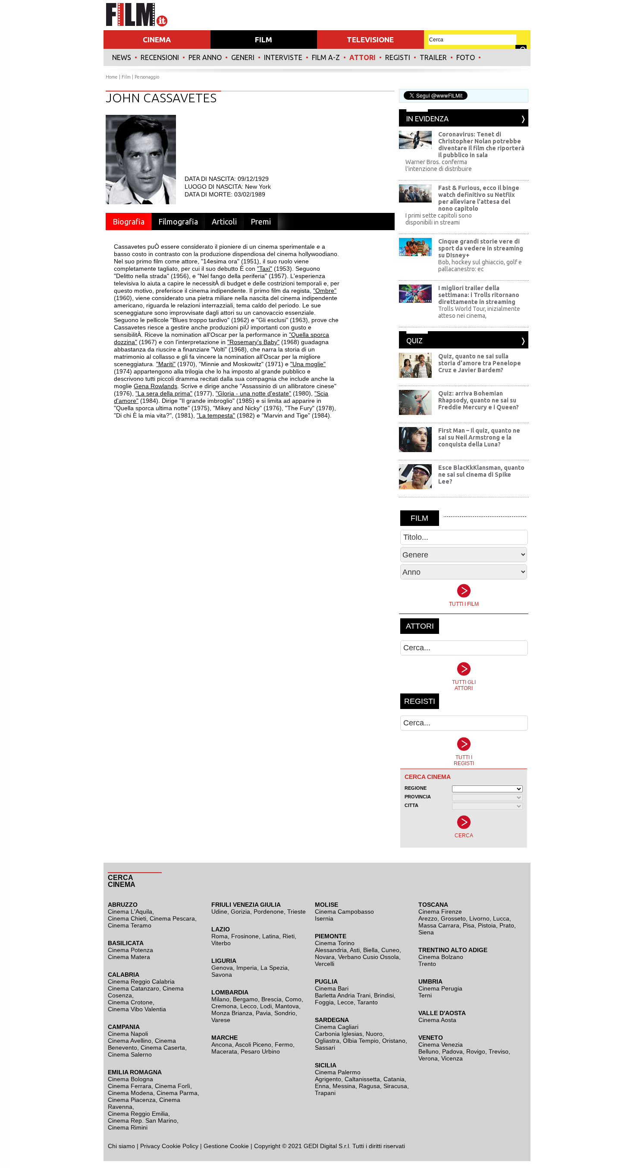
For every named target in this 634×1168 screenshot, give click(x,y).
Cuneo (390, 949)
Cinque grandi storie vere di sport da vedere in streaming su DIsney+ (480, 248)
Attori (362, 57)
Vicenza (452, 1058)
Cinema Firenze (440, 911)
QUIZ (414, 340)
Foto (465, 57)
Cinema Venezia (440, 1044)
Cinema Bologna (130, 1079)
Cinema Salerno (130, 1054)
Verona (428, 1058)
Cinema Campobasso (344, 911)
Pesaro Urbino (260, 1051)
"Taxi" (264, 268)
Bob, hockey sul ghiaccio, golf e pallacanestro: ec (480, 265)
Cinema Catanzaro (133, 988)
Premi (261, 221)
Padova (452, 1051)
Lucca (501, 918)
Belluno (428, 1051)
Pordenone (269, 911)
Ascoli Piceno (253, 1044)
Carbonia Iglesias (338, 1033)
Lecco (248, 1006)
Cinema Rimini (128, 1127)
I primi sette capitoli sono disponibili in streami (438, 219)
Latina (270, 936)
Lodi (266, 1006)
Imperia (246, 967)
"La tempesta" (216, 415)
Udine (219, 911)
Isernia (324, 918)
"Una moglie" (308, 364)
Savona (221, 974)
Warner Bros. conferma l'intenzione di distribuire (438, 165)
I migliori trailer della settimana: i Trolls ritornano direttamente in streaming (478, 295)
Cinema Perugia (440, 988)
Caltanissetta (362, 1079)
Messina (344, 1086)
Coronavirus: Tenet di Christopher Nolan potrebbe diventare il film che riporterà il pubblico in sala (481, 144)
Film (126, 76)
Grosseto (453, 918)
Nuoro (374, 1033)
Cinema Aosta (437, 1019)
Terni (425, 995)
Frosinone (245, 936)
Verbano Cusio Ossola (368, 956)
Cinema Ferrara (129, 1086)
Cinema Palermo (338, 1072)
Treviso (498, 1051)
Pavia (263, 1013)
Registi (397, 57)
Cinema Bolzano (440, 956)
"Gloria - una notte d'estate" (253, 393)
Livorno (479, 918)
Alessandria (331, 949)
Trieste (296, 911)
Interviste (283, 57)
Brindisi (384, 995)
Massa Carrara (438, 925)
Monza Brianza (231, 1013)
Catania (394, 1079)
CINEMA (157, 39)
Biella (370, 949)
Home (112, 76)
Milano (220, 999)
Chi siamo (121, 1146)
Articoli (224, 221)
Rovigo (475, 1051)
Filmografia (178, 221)
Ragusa (369, 1086)
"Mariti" (166, 364)
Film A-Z (326, 57)
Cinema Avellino (129, 1040)
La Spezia (274, 967)
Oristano (393, 1040)
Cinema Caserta (163, 1047)
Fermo (284, 1044)
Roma (219, 936)
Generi (242, 57)
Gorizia (240, 911)
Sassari (325, 1047)
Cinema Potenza (130, 949)
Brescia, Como (281, 999)
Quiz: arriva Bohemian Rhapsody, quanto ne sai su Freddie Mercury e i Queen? (478, 400)
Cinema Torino (335, 943)
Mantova (287, 1006)
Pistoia (487, 925)
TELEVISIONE (370, 39)
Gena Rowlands (155, 386)
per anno (205, 57)
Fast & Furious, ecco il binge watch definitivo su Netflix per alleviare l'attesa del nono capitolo (478, 198)
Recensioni (160, 57)
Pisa (468, 925)
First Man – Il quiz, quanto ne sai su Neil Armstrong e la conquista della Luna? (479, 437)
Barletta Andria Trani (342, 995)
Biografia (128, 221)
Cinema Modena (130, 1092)
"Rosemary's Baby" (253, 342)
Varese (220, 1019)
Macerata (224, 1051)
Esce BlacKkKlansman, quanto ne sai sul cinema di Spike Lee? (481, 474)
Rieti (288, 936)
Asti (355, 949)
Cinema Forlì (172, 1086)
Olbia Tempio (361, 1040)
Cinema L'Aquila (130, 911)
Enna (322, 1086)
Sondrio (284, 1013)
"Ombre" (324, 290)
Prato (506, 925)
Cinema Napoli (128, 1033)
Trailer (433, 57)
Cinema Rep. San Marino (142, 1120)
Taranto (367, 1002)
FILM (263, 39)
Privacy (150, 1146)
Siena (426, 932)
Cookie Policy (179, 1146)
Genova (222, 967)
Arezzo (427, 918)
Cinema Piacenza (132, 1099)
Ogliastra (327, 1040)
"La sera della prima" (163, 393)
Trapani (325, 1092)
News (121, 57)
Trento (427, 963)
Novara (325, 956)
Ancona (221, 1044)
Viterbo (221, 943)
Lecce (345, 1002)
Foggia (324, 1002)
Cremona (224, 1006)
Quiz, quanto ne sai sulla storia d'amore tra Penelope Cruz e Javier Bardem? (479, 363)
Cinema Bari (331, 988)
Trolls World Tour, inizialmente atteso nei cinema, (479, 312)
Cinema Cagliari (336, 1026)
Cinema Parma (177, 1092)
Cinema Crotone (130, 1002)
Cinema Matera (129, 956)
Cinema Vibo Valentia (137, 1009)
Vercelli (324, 963)
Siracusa (395, 1086)
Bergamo (245, 999)
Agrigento (328, 1079)
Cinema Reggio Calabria (141, 981)
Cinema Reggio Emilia (138, 1113)
